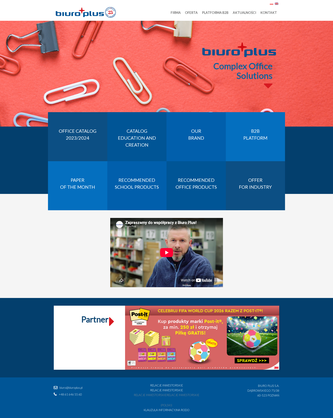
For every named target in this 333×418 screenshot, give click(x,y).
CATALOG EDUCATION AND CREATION (137, 138)
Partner (94, 319)
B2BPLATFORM (255, 134)
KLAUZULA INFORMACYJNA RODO (166, 410)
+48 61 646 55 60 (70, 394)
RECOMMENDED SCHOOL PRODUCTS (137, 183)
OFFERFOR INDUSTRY (255, 183)
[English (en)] (276, 3)
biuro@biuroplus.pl (71, 387)
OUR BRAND (196, 134)
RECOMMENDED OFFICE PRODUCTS (196, 183)
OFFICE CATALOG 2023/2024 (77, 134)
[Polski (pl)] (271, 3)
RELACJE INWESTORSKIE (166, 385)
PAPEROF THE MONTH (77, 183)
